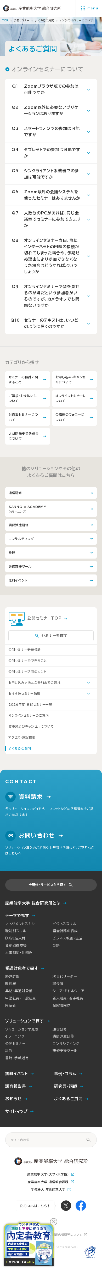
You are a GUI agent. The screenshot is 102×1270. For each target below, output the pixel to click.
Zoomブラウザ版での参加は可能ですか (45, 89)
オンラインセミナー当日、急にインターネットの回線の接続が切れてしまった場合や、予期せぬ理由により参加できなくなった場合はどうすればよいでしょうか (46, 256)
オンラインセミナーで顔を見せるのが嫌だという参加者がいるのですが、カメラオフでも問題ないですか (46, 296)
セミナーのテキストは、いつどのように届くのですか (44, 323)
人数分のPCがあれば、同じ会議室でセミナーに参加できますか (46, 219)
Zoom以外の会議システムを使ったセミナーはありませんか (46, 195)
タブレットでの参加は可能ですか (46, 153)
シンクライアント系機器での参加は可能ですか (45, 174)
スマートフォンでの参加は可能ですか (46, 132)
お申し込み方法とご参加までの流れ (34, 682)
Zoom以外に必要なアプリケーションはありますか (45, 110)
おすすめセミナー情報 (24, 693)
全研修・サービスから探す (48, 884)
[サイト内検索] (88, 1140)
